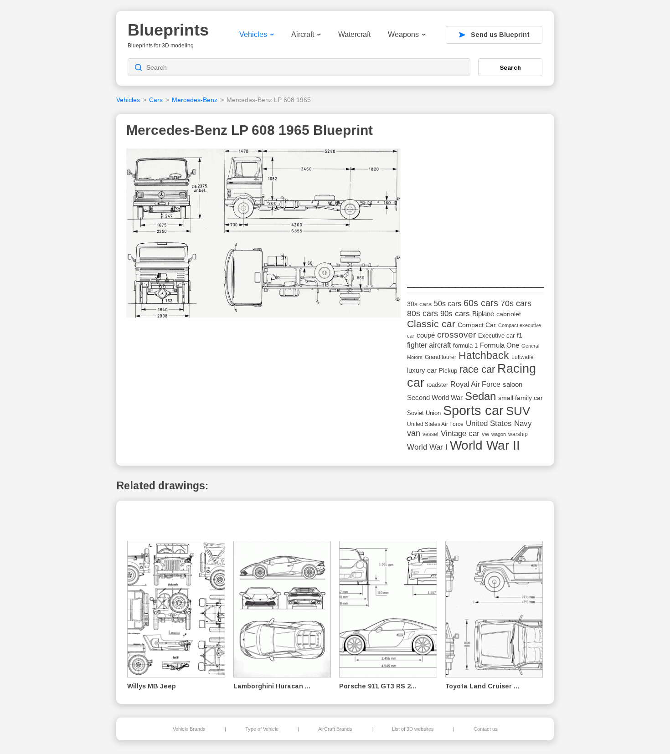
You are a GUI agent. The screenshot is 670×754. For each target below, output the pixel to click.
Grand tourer (440, 357)
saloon (512, 384)
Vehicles (253, 34)
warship (518, 434)
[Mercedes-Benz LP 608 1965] (263, 236)
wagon (498, 434)
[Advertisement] (475, 205)
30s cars (419, 304)
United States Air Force (435, 424)
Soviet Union (424, 413)
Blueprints (168, 30)
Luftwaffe (522, 357)
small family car (520, 398)
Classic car (431, 323)
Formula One (499, 345)
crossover (456, 334)
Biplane (483, 314)
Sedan (480, 396)
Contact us (486, 729)
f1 (519, 335)
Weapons (403, 34)
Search (510, 67)
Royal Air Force (475, 384)
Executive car (496, 335)
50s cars (447, 304)
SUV (518, 411)
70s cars (515, 303)
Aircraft (302, 34)
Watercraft (354, 34)
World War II (485, 445)
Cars (156, 99)
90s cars (455, 313)
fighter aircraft (429, 345)
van (413, 433)
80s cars (422, 313)
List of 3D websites (413, 729)
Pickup (448, 370)
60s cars (481, 303)
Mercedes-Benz (194, 99)
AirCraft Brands (335, 729)
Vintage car (460, 433)
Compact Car (477, 325)
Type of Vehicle (261, 729)
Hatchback (484, 355)
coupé (426, 335)
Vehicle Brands (189, 729)
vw (485, 434)
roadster (437, 384)
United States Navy (499, 423)
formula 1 (465, 345)
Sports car (473, 410)
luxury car (422, 370)
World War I (427, 447)
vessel (430, 434)
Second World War (435, 397)
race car (477, 369)
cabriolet (508, 314)
